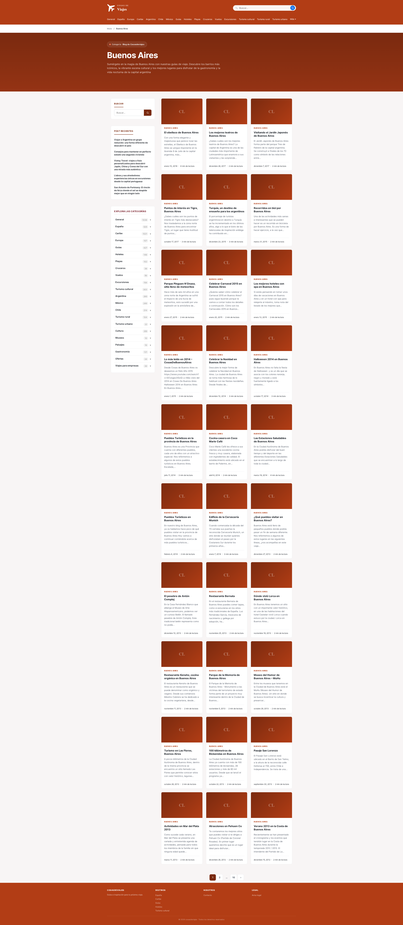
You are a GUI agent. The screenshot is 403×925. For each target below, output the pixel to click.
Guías (178, 19)
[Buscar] (292, 8)
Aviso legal (256, 895)
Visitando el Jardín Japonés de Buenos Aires (271, 134)
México (169, 19)
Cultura (119, 330)
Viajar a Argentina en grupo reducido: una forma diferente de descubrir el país (131, 142)
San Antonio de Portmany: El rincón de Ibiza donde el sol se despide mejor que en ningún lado (132, 190)
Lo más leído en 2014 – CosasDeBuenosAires (178, 361)
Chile (160, 19)
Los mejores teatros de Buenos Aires (223, 134)
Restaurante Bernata (222, 596)
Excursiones (230, 19)
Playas (197, 19)
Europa (130, 19)
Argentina (151, 19)
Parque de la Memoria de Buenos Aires (224, 676)
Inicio (109, 28)
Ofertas (119, 358)
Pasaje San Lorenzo (266, 750)
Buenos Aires (171, 128)
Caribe (140, 19)
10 (233, 877)
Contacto (208, 895)
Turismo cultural (246, 19)
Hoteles (188, 19)
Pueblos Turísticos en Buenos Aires (177, 518)
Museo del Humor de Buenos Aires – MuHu (267, 676)
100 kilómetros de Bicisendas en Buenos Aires (226, 752)
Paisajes (119, 344)
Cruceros (207, 19)
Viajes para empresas (127, 365)
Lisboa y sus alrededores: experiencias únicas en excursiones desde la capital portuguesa (132, 178)
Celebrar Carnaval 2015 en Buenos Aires (225, 285)
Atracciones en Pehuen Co (225, 826)
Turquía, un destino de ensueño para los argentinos (226, 209)
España (121, 19)
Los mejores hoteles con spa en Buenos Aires (269, 285)
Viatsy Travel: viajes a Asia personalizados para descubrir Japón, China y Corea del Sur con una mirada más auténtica (131, 165)
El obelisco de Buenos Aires (181, 132)
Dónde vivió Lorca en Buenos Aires (267, 597)
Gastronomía (122, 351)
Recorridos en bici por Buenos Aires (267, 209)
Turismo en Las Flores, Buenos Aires (178, 752)
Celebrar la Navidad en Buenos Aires (223, 361)
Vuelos (218, 19)
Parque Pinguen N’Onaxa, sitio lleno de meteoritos (179, 285)
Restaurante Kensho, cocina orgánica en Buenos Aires (181, 676)
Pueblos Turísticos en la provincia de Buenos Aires (180, 440)
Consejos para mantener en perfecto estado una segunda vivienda (132, 153)
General (111, 19)
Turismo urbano (279, 19)
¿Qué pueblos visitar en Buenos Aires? (268, 518)
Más (293, 19)
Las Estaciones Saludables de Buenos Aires (270, 440)
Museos (119, 337)
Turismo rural (263, 19)
